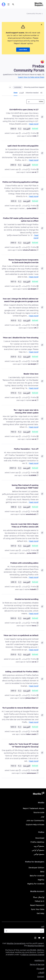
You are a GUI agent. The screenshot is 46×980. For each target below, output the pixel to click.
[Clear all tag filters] (10, 87)
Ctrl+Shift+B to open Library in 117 (23, 110)
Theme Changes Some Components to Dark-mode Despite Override (23, 261)
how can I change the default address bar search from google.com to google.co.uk (20, 300)
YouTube (39, 938)
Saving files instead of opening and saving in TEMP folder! (25, 486)
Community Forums (34, 14)
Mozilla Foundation (35, 946)
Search (13, 4)
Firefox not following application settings (20, 182)
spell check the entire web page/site (22, 146)
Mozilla (38, 794)
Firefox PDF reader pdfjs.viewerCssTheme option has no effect (20, 219)
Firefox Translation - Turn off (26, 449)
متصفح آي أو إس (38, 850)
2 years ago (21, 136)
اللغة (42, 927)
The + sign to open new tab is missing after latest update (26, 411)
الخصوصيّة (40, 968)
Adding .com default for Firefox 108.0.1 (21, 672)
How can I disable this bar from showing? (20, 338)
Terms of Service (37, 964)
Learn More (23, 50)
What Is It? (39, 901)
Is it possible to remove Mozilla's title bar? (20, 708)
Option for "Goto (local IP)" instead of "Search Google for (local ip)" (23, 745)
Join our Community (35, 820)
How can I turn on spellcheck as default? (20, 635)
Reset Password (37, 905)
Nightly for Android (35, 884)
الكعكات (41, 972)
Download (39, 838)
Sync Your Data (37, 909)
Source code (38, 812)
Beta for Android (37, 876)
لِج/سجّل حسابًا (38, 897)
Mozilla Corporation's (16, 943)
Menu (8, 4)
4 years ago (14, 514)
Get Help (40, 913)
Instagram (35, 938)
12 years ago (20, 662)
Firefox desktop (37, 842)
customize (17, 87)
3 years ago (14, 208)
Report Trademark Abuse (33, 808)
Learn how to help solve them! (31, 77)
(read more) (33, 124)
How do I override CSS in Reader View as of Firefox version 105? (24, 525)
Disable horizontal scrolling (26, 599)
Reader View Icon (31, 374)
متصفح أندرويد (39, 846)
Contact (40, 977)
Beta (42, 872)
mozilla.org (39, 960)
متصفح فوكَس (39, 854)
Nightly (41, 880)
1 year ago (21, 439)
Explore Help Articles (35, 824)
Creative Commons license (32, 955)
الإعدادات (25, 133)
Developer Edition (36, 868)
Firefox (33, 133)
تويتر (42, 816)
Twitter (43, 938)
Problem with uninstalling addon (24, 563)
